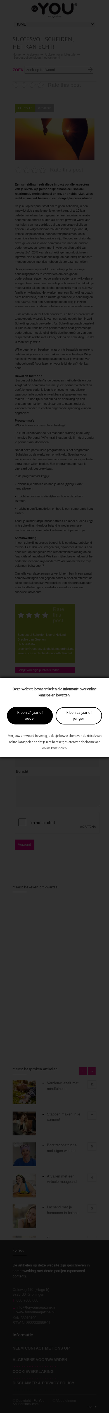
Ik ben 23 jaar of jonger (79, 716)
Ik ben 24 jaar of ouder (30, 716)
